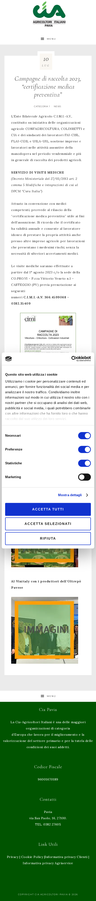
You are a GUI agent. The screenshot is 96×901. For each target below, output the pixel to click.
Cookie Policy (32, 857)
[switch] (84, 449)
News (57, 106)
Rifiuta (48, 538)
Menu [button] (51, 38)
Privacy (13, 857)
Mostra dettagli (70, 495)
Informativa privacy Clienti (66, 857)
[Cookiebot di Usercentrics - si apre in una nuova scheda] (71, 359)
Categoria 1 (42, 106)
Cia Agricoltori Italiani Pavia (48, 14)
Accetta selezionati (48, 524)
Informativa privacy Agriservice (48, 863)
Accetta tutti (48, 509)
